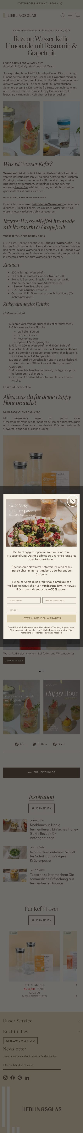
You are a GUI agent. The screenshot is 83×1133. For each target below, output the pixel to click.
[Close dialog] (72, 500)
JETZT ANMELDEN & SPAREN (41, 618)
